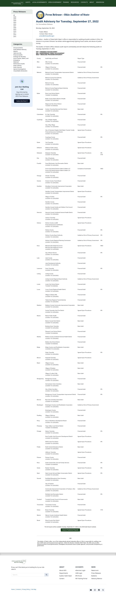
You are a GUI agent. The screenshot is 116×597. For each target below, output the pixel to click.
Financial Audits (18, 55)
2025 (14, 19)
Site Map (33, 589)
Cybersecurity (17, 53)
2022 (14, 24)
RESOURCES (75, 2)
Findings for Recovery (19, 56)
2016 (14, 35)
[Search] (46, 575)
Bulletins (94, 576)
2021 (14, 26)
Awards (15, 51)
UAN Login (78, 573)
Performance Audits (19, 64)
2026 (14, 17)
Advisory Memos (96, 578)
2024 (14, 20)
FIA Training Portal (81, 578)
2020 (14, 27)
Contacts (18, 589)
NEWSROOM (100, 2)
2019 (14, 29)
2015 (14, 36)
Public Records (17, 67)
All (14, 15)
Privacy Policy (26, 589)
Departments (63, 573)
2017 (14, 33)
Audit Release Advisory (19, 49)
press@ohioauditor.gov (46, 36)
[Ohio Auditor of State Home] (17, 3)
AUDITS (28, 2)
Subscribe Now (21, 101)
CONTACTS (84, 2)
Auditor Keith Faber (65, 576)
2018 (14, 31)
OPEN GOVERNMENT (54, 2)
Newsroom (95, 570)
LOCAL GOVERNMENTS (39, 2)
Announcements (18, 48)
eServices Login (80, 570)
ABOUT (92, 2)
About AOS (62, 570)
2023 (14, 22)
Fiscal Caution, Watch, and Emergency (20, 59)
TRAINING (66, 2)
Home (13, 589)
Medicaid (16, 62)
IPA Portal (78, 576)
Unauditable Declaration (20, 71)
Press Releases (96, 573)
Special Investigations (19, 69)
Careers (61, 578)
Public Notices (17, 65)
